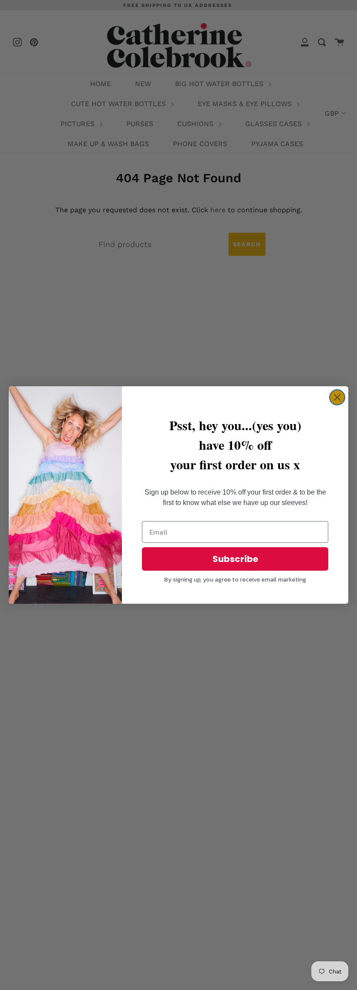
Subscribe (235, 559)
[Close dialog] (337, 397)
